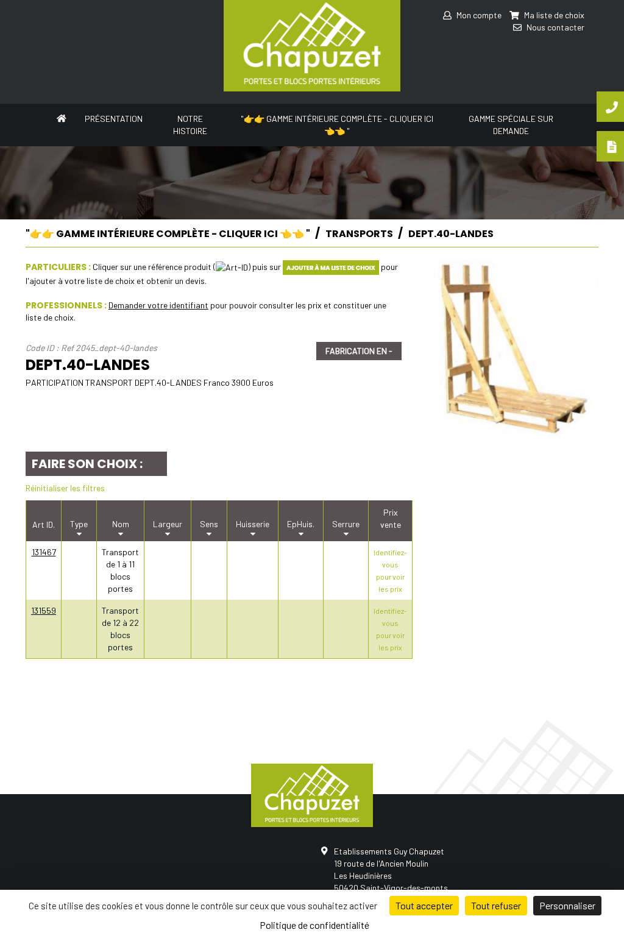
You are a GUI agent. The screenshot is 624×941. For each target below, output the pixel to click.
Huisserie (252, 524)
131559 (43, 610)
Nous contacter (554, 27)
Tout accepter (424, 905)
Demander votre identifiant (158, 305)
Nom (120, 524)
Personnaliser (567, 905)
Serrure (346, 524)
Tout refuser (496, 905)
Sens (209, 524)
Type (79, 524)
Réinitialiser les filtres (65, 488)
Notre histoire (190, 124)
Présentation (114, 118)
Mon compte (478, 15)
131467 (44, 552)
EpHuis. (300, 524)
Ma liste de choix (553, 15)
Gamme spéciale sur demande (511, 124)
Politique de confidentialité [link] (314, 925)
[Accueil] (62, 117)
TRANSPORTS (359, 234)
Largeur (167, 524)
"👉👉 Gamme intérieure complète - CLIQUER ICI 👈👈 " (337, 124)
